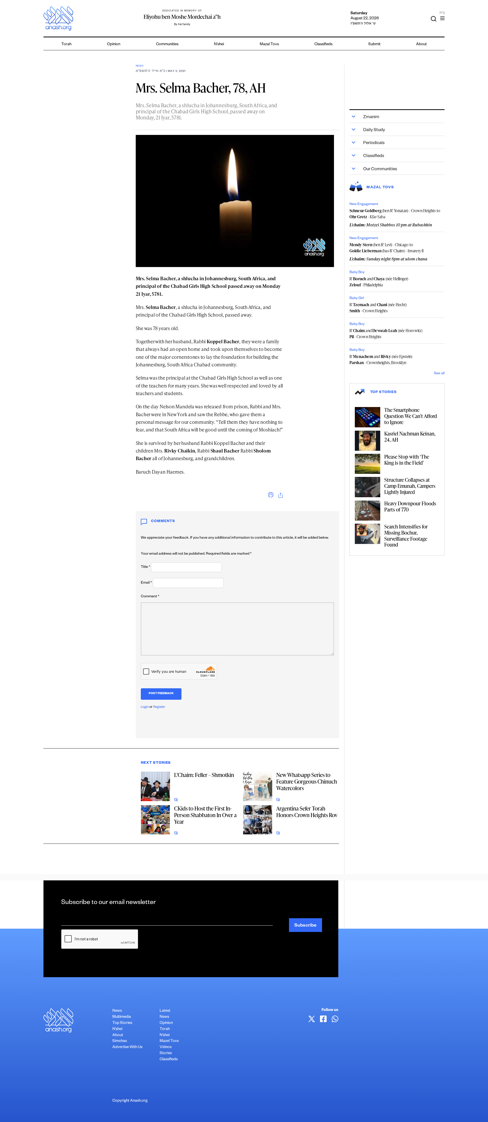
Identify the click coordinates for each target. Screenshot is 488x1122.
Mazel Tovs (169, 1041)
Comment (150, 597)
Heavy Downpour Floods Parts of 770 (410, 506)
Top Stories (122, 1023)
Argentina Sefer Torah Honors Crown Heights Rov (306, 811)
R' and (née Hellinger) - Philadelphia (378, 282)
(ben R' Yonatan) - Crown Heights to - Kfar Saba (394, 214)
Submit (374, 44)
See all (439, 374)
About (421, 44)
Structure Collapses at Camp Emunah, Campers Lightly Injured (409, 485)
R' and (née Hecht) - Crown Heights (378, 308)
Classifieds (323, 44)
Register (159, 707)
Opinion (113, 44)
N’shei (219, 44)
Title (145, 567)
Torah (66, 44)
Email (146, 583)
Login (145, 707)
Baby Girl (356, 299)
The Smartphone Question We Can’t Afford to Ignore (410, 415)
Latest (165, 1011)
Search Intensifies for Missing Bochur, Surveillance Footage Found (406, 535)
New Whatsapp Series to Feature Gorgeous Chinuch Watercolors (306, 781)
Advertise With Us (127, 1047)
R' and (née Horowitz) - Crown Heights (386, 333)
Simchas (119, 1041)
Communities (167, 44)
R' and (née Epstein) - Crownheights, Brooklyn (381, 359)
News (140, 66)
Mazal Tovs (269, 44)
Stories (166, 1053)
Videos (166, 1047)
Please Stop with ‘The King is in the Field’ (406, 459)
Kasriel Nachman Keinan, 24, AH (409, 436)
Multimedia (121, 1017)
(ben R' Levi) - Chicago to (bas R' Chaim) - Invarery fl (386, 248)
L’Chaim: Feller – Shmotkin (204, 775)
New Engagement (363, 204)
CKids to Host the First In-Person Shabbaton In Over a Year (205, 814)
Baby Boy (356, 273)
